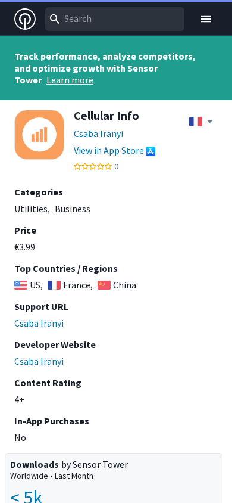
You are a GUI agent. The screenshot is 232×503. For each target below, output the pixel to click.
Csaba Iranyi (98, 133)
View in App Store (109, 150)
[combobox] (114, 19)
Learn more (69, 80)
